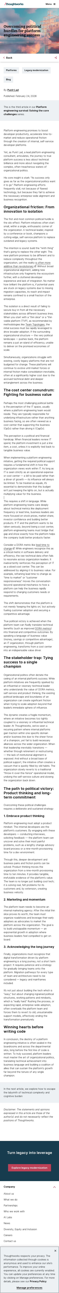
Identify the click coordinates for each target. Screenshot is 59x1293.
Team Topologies (35, 324)
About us (9, 1193)
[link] (29, 1167)
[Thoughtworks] (14, 4)
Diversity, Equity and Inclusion (20, 1229)
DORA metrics (43, 628)
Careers (8, 1235)
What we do (10, 1199)
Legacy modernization (36, 70)
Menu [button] (49, 4)
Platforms (11, 70)
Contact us (10, 1241)
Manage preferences (30, 1287)
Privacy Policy (38, 1281)
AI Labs (8, 1217)
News (7, 1223)
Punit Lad (13, 89)
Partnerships (11, 1205)
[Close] (55, 1250)
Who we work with (14, 1211)
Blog (8, 79)
